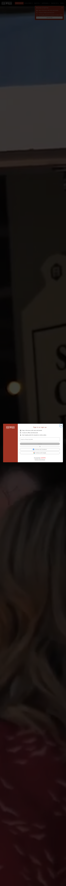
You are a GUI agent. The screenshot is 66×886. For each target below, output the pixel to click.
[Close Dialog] (61, 425)
